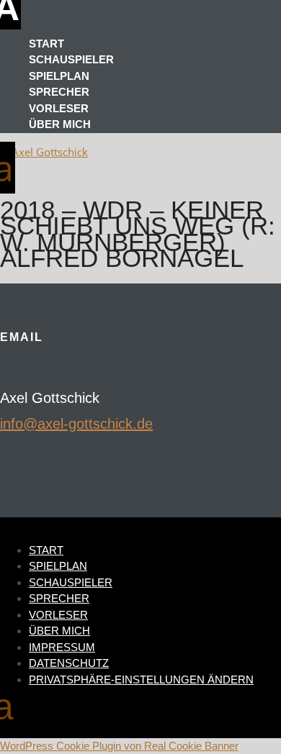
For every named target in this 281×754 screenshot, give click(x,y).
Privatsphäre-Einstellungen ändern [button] (141, 679)
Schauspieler (71, 59)
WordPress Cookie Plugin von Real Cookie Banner (119, 746)
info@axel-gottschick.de (76, 424)
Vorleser (59, 108)
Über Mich (60, 124)
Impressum (62, 647)
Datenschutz (69, 663)
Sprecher (59, 92)
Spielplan (59, 76)
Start (46, 43)
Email (21, 337)
